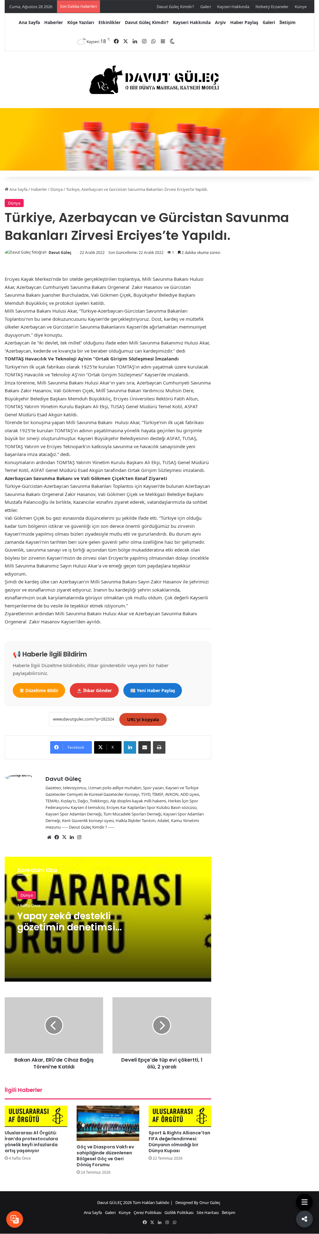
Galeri (205, 6)
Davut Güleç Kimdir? (175, 6)
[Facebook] (56, 837)
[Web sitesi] (49, 837)
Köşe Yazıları (80, 22)
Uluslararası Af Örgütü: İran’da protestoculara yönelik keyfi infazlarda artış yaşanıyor (31, 1142)
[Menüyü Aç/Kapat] (304, 1202)
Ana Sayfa (29, 22)
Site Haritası (208, 1212)
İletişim (287, 22)
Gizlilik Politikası (178, 1212)
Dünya (56, 189)
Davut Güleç (60, 252)
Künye (301, 6)
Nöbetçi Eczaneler (271, 6)
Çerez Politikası (147, 1212)
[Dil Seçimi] (14, 1219)
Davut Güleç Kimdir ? (88, 827)
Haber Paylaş (244, 22)
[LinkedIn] (130, 747)
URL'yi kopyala (143, 719)
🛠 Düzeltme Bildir (39, 690)
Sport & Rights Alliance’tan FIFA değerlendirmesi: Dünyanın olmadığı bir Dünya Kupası (179, 1142)
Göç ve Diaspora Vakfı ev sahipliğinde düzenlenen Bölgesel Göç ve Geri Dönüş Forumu (105, 1156)
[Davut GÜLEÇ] (159, 80)
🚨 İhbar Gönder (94, 690)
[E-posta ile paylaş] (144, 747)
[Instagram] (79, 837)
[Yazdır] (159, 747)
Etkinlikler (109, 22)
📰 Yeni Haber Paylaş (152, 690)
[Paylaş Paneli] (304, 1219)
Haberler (53, 22)
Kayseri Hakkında (233, 6)
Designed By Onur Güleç (197, 1202)
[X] (64, 837)
